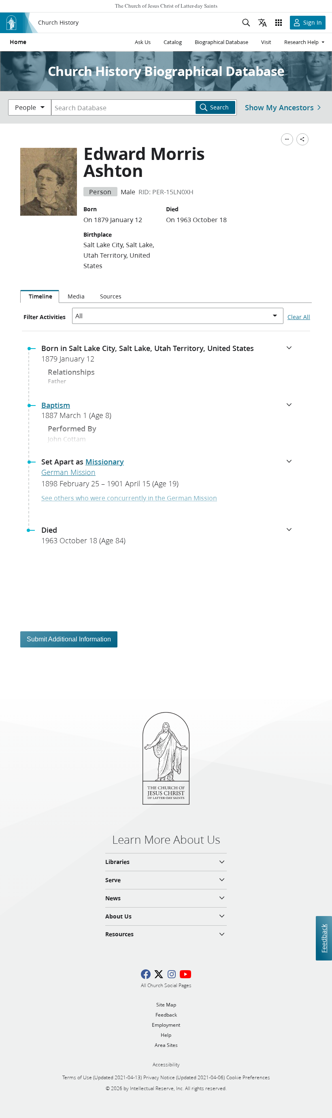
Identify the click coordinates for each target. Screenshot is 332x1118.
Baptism (55, 405)
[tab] (39, 296)
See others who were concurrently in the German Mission (129, 497)
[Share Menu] (302, 139)
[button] (169, 356)
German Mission (68, 472)
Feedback (323, 938)
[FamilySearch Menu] (287, 139)
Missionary (104, 461)
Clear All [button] (298, 317)
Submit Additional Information (69, 639)
